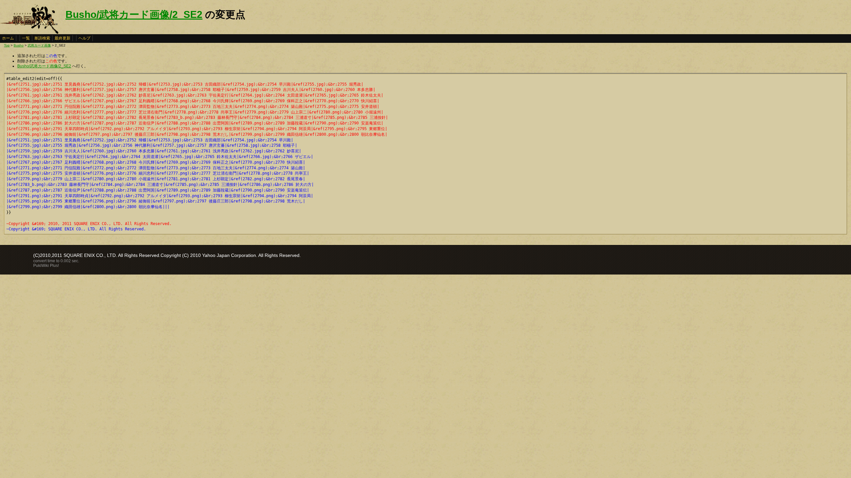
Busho (19, 45)
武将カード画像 (39, 45)
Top (7, 45)
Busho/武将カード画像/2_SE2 (133, 14)
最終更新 (62, 38)
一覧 (26, 38)
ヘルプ (84, 38)
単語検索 (42, 38)
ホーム (8, 38)
